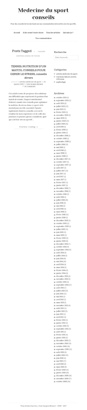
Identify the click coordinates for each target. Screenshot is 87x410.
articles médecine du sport (30, 82)
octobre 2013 (61, 282)
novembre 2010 (62, 343)
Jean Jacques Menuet (35, 84)
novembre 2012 (62, 305)
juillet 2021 (60, 106)
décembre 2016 (62, 188)
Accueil (17, 33)
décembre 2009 (62, 376)
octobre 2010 (61, 346)
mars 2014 (60, 267)
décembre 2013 (62, 276)
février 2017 (60, 182)
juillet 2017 (60, 171)
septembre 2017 (62, 165)
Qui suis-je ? (68, 33)
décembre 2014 (62, 244)
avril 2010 (60, 364)
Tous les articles (53, 33)
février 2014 (60, 270)
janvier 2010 (61, 373)
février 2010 (61, 370)
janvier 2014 (60, 273)
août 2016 (60, 197)
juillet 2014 (60, 256)
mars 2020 (60, 118)
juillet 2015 (60, 229)
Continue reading (28, 127)
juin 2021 (59, 109)
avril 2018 (60, 150)
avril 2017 (60, 177)
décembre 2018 (62, 136)
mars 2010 (60, 367)
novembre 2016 (62, 191)
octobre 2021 (61, 98)
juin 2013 (59, 294)
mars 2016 (60, 212)
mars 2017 (60, 180)
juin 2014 (59, 259)
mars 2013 (60, 303)
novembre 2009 (62, 379)
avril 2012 (60, 317)
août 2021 (60, 103)
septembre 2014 (62, 250)
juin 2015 (59, 232)
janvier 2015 (61, 241)
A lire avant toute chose (33, 33)
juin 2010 (59, 358)
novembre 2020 (62, 115)
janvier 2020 (61, 121)
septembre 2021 (62, 100)
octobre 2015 (61, 223)
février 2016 (60, 215)
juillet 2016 (60, 200)
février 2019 (60, 130)
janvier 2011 (60, 338)
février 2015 (61, 238)
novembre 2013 (62, 279)
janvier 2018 (60, 156)
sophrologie (61, 82)
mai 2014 (59, 261)
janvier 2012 (60, 323)
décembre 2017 (62, 159)
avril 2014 (60, 264)
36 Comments (29, 86)
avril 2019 (60, 127)
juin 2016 (59, 203)
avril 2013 (59, 300)
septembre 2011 (62, 329)
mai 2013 (59, 297)
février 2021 (60, 112)
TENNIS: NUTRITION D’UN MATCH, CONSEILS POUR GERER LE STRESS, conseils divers (28, 72)
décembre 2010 (62, 340)
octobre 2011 (61, 326)
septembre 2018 (62, 141)
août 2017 (60, 168)
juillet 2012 (60, 311)
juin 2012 (59, 314)
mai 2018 (59, 147)
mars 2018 (60, 153)
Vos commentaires (43, 38)
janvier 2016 (60, 218)
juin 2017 (59, 174)
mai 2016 (59, 206)
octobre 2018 (61, 139)
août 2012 (60, 308)
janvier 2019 (60, 133)
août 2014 (60, 253)
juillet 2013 (60, 291)
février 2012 (60, 320)
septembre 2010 (62, 349)
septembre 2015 (62, 226)
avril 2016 (60, 209)
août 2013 (60, 288)
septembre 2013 (62, 285)
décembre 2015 (62, 220)
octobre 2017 (61, 162)
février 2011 (60, 335)
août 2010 (60, 352)
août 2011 (60, 332)
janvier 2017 (60, 185)
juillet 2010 (60, 355)
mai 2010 (59, 361)
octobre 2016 (61, 194)
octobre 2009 (61, 382)
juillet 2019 (60, 124)
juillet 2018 (60, 144)
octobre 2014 (61, 247)
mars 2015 (60, 235)
